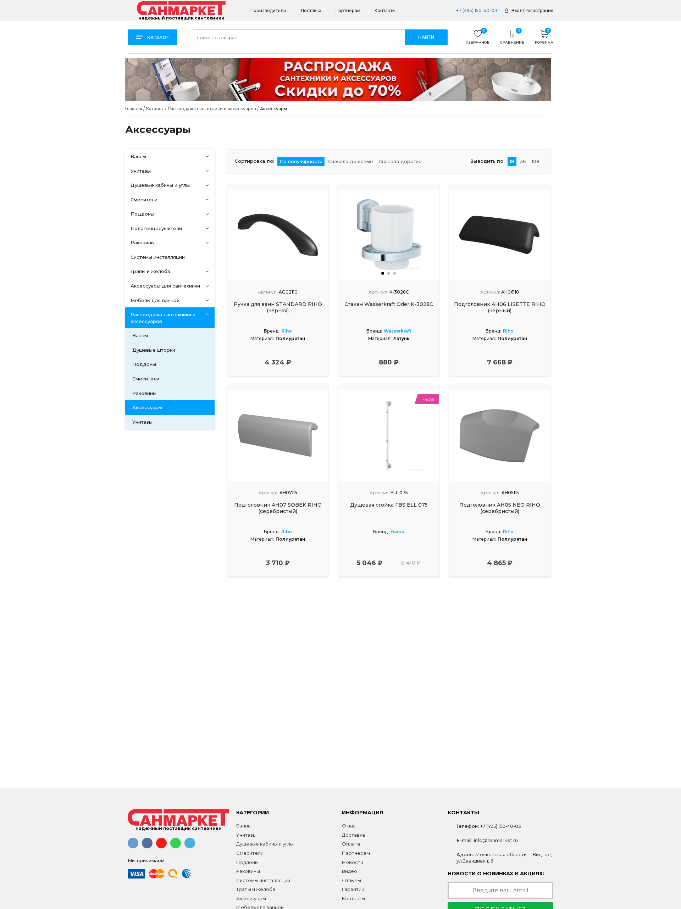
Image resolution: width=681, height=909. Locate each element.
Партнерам (348, 10)
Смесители (144, 199)
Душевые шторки (153, 350)
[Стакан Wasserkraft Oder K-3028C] (388, 235)
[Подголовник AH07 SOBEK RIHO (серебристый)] (278, 435)
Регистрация (539, 10)
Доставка (310, 10)
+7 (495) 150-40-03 (476, 10)
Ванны (138, 156)
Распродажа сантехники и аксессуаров (163, 318)
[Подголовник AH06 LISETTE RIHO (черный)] (499, 235)
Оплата (351, 844)
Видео (349, 871)
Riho (286, 331)
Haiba (397, 531)
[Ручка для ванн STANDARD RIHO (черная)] (278, 235)
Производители (268, 10)
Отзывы (351, 880)
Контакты (385, 10)
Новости (352, 862)
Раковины (143, 242)
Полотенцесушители (156, 228)
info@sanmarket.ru (496, 840)
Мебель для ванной (155, 300)
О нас (349, 826)
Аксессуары (147, 407)
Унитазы (141, 171)
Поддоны (142, 214)
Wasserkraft (397, 331)
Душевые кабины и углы (160, 185)
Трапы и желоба (150, 271)
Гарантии (353, 889)
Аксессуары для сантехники (165, 286)
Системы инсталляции (158, 257)
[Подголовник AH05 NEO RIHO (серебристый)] (499, 435)
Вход (516, 10)
